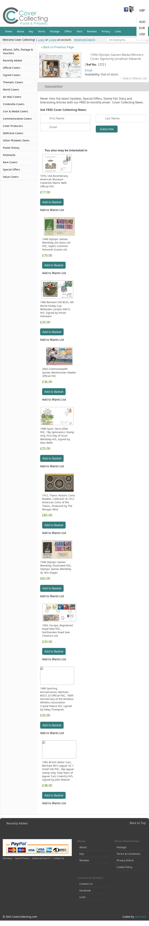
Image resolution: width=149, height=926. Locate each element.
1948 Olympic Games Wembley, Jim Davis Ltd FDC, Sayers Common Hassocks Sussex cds (56, 244)
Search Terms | (23, 858)
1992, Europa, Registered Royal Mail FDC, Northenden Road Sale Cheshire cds (57, 631)
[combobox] (126, 39)
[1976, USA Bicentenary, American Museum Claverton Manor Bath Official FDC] (57, 163)
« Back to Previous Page (57, 47)
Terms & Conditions (128, 853)
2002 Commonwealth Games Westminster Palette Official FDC (59, 372)
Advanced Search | (42, 858)
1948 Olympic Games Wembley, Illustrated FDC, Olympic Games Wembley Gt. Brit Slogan (56, 567)
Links (82, 897)
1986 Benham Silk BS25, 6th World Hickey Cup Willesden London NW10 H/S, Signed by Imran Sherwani (57, 309)
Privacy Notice (125, 860)
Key (81, 853)
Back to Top (138, 823)
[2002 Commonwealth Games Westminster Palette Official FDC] (59, 356)
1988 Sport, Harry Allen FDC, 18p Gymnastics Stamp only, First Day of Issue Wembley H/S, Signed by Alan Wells (57, 435)
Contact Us (58, 858)
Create (53, 39)
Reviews (84, 860)
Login (41, 39)
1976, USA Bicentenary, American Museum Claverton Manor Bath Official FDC (54, 181)
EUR (142, 28)
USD (142, 34)
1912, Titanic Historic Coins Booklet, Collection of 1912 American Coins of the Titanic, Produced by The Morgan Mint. (58, 502)
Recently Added (17, 823)
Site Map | (8, 858)
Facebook (85, 890)
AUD (142, 22)
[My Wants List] (120, 21)
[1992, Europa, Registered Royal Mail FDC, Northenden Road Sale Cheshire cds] (59, 613)
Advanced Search (84, 39)
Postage (121, 847)
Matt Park (140, 916)
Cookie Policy (124, 867)
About (83, 847)
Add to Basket (51, 202)
